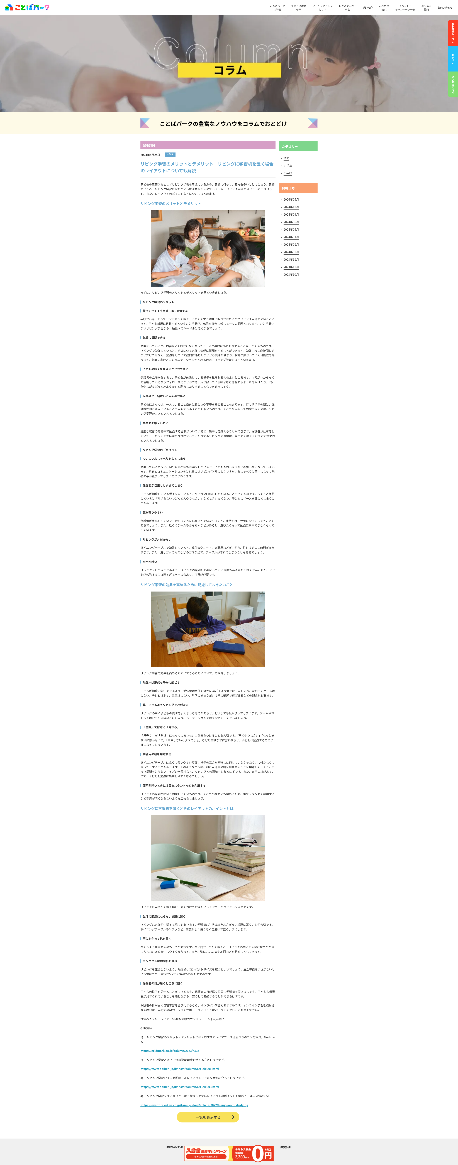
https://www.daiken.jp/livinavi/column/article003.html (179, 1087)
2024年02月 (291, 244)
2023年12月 (291, 259)
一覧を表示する (208, 1117)
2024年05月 (291, 229)
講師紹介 (368, 7)
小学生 (288, 165)
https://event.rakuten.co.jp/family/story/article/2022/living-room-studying (194, 1105)
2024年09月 (291, 214)
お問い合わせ (445, 7)
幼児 (286, 158)
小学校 (288, 173)
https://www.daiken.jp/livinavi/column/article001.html (179, 1069)
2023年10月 (291, 274)
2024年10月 (291, 207)
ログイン (453, 59)
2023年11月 (291, 267)
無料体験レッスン (453, 33)
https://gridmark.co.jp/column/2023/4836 (169, 1050)
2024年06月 (291, 222)
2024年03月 (291, 237)
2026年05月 (291, 199)
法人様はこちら (453, 84)
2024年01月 (291, 252)
